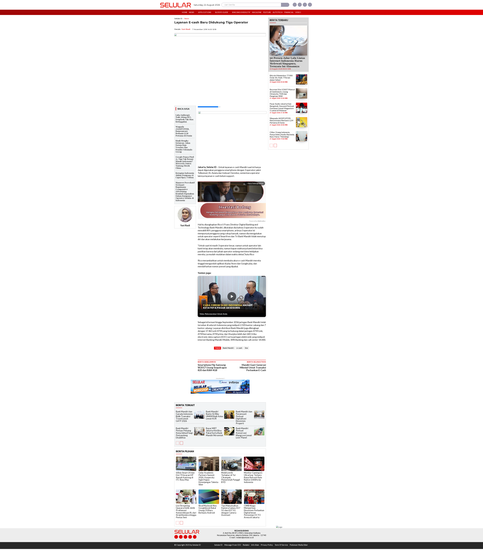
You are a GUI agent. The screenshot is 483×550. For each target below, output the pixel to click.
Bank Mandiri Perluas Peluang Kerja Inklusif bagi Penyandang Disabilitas (184, 433)
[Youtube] (310, 5)
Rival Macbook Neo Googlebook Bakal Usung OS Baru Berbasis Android (207, 509)
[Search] (285, 5)
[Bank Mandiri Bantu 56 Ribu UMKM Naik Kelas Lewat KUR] (229, 414)
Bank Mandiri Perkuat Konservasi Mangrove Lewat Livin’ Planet (244, 433)
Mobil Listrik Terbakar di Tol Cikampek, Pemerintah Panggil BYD (230, 477)
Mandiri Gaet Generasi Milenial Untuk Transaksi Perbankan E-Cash (253, 367)
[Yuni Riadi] (185, 214)
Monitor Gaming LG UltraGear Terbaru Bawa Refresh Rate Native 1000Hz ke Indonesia (253, 477)
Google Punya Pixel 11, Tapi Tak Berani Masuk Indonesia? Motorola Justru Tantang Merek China (185, 162)
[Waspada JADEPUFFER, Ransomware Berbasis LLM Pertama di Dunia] (301, 122)
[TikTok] (185, 537)
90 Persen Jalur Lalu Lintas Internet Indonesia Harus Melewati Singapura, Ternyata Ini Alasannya (287, 62)
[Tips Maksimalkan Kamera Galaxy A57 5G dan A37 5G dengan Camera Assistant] (231, 496)
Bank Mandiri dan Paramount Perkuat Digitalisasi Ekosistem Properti (244, 417)
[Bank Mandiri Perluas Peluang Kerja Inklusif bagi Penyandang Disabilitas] (199, 431)
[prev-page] (177, 443)
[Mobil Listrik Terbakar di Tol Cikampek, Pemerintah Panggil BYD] (231, 464)
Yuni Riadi (186, 29)
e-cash (239, 348)
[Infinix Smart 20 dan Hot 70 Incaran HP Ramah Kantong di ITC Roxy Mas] (186, 464)
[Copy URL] (257, 29)
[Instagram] (300, 5)
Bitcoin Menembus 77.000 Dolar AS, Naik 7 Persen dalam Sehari (281, 77)
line (246, 348)
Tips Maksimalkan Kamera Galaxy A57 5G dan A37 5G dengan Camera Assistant (230, 510)
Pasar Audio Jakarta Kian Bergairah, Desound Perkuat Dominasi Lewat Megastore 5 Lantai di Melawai (282, 107)
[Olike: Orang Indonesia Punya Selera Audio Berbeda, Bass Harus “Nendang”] (301, 136)
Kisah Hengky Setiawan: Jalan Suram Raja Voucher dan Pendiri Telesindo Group (184, 146)
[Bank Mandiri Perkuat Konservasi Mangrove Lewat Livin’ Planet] (259, 431)
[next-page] (181, 443)
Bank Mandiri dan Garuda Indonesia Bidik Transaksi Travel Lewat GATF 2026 (184, 416)
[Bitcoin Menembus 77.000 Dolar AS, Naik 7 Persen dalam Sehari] (301, 79)
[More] (263, 29)
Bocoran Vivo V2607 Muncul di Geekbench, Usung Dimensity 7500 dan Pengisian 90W (282, 92)
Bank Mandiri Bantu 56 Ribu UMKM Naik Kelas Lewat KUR (214, 415)
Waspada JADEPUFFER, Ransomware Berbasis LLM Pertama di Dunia (184, 131)
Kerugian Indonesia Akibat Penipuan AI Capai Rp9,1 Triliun (185, 175)
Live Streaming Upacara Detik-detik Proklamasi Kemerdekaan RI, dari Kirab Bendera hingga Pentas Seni (186, 511)
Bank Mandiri (228, 348)
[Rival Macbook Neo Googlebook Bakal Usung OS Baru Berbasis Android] (208, 496)
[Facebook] (295, 5)
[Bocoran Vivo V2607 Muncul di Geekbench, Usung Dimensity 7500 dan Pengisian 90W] (301, 93)
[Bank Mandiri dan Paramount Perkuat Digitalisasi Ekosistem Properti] (259, 414)
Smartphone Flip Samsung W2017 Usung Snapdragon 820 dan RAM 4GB (212, 367)
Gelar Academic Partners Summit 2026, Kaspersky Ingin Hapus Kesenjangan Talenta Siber (208, 478)
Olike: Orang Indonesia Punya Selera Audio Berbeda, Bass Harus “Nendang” (282, 134)
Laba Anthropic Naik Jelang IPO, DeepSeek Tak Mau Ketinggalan (184, 118)
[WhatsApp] (251, 29)
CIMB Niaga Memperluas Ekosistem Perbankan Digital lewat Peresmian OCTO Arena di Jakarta (254, 511)
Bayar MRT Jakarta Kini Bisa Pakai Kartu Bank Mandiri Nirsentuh (214, 432)
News (186, 18)
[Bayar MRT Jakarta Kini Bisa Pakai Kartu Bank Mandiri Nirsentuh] (229, 431)
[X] (305, 5)
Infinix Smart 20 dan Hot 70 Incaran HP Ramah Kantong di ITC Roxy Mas (185, 476)
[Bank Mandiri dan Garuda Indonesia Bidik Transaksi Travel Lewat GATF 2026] (199, 414)
